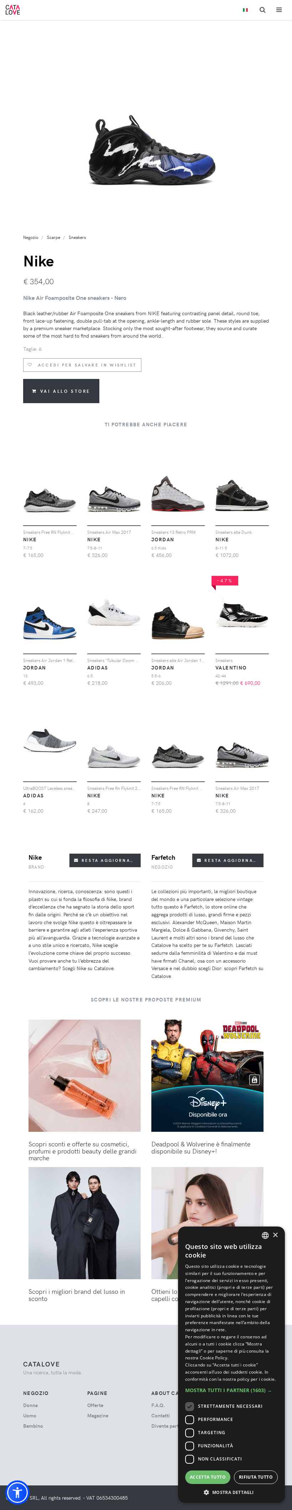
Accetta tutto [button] (208, 1477)
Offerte (95, 1405)
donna (30, 1405)
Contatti (160, 1415)
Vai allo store (65, 391)
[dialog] (231, 1365)
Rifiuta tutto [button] (256, 1477)
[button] (17, 1492)
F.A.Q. (158, 1405)
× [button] (275, 1235)
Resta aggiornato (108, 860)
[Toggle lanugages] (245, 10)
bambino (33, 1425)
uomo (29, 1415)
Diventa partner (168, 1425)
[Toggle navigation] (279, 10)
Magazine (97, 1415)
